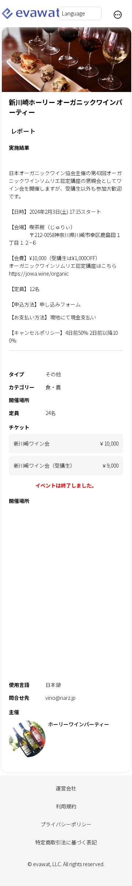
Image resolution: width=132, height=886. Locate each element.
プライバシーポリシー (66, 824)
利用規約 (66, 806)
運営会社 (66, 788)
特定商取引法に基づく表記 (66, 842)
